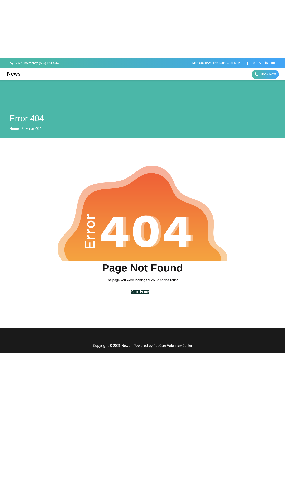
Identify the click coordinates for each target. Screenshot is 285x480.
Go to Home (140, 292)
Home (14, 129)
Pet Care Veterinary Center (172, 346)
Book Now (268, 74)
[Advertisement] (125, 29)
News (13, 74)
